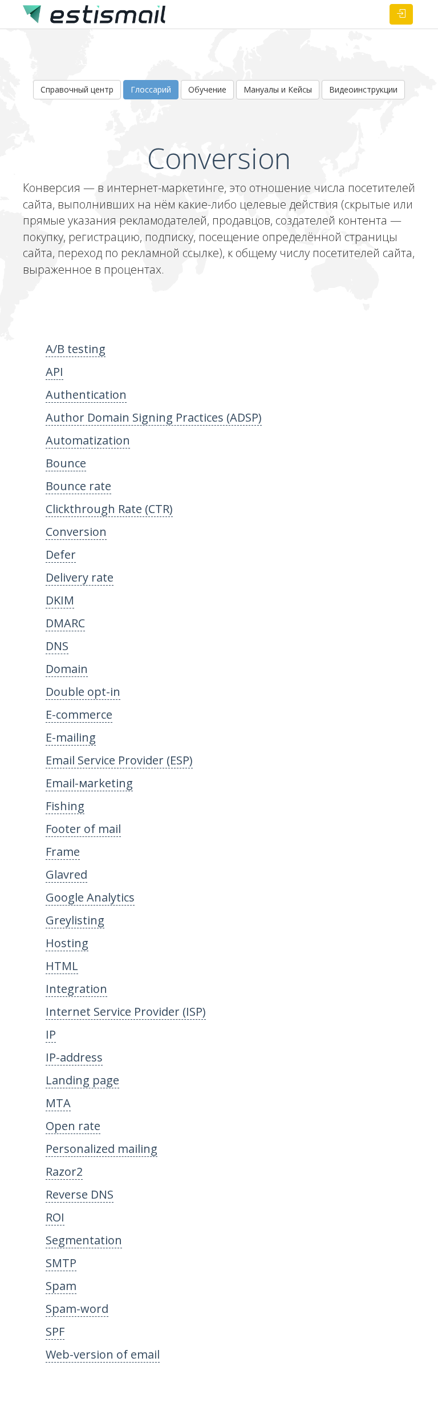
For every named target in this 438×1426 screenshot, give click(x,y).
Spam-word (77, 1308)
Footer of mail (83, 828)
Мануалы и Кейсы (278, 89)
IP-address (74, 1057)
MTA (58, 1103)
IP (51, 1034)
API (54, 371)
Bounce (66, 463)
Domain (67, 668)
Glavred (66, 874)
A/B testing (76, 348)
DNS (57, 646)
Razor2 (64, 1171)
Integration (76, 988)
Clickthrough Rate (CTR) (109, 508)
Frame (63, 851)
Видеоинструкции (363, 89)
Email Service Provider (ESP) (119, 760)
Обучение (207, 89)
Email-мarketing (89, 783)
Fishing (65, 806)
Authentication (86, 394)
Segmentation (84, 1240)
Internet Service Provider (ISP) (126, 1011)
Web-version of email (103, 1354)
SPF (55, 1331)
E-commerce (79, 714)
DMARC (65, 623)
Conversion (76, 531)
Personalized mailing (101, 1148)
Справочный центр (76, 89)
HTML (62, 966)
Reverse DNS (79, 1194)
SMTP (61, 1263)
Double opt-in (83, 691)
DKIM (60, 600)
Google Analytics (90, 897)
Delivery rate (79, 577)
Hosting (67, 943)
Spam (61, 1285)
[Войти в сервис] (401, 14)
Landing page (82, 1080)
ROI (55, 1217)
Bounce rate (78, 486)
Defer (61, 554)
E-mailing (71, 737)
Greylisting (75, 920)
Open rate (73, 1125)
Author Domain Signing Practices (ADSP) (154, 417)
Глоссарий (151, 89)
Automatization (88, 440)
